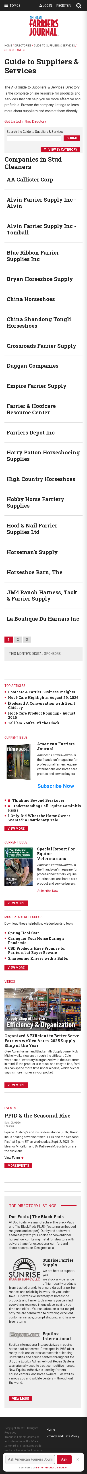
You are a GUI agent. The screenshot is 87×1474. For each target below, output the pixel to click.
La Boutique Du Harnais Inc (43, 618)
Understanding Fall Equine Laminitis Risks (44, 807)
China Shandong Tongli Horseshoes (39, 322)
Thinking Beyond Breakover (38, 800)
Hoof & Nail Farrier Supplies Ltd (32, 529)
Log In (47, 5)
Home (8, 45)
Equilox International (57, 1336)
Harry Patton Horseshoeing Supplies (43, 455)
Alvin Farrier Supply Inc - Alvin (41, 203)
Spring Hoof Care (23, 932)
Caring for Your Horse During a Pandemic (36, 940)
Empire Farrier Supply (36, 385)
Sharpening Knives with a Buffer (38, 958)
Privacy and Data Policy (63, 1436)
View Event (12, 1158)
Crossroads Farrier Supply (41, 345)
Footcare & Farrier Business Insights (41, 692)
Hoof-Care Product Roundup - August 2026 (41, 715)
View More (16, 828)
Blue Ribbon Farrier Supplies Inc (33, 256)
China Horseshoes (31, 299)
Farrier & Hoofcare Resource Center (31, 409)
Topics (15, 5)
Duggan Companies (32, 365)
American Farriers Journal (56, 746)
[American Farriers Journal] (18, 762)
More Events (18, 1165)
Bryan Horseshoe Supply (40, 279)
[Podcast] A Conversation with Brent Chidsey (41, 705)
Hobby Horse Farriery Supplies (35, 502)
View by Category (62, 149)
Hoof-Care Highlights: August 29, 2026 (43, 697)
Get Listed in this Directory (25, 121)
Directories (22, 45)
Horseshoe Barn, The (34, 572)
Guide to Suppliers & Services (54, 45)
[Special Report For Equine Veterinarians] (18, 866)
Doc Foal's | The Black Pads (36, 1216)
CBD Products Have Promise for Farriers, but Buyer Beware (37, 950)
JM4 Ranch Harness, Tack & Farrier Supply (42, 595)
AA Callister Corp (30, 179)
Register (63, 5)
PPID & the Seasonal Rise (37, 1115)
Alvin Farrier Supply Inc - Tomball (41, 229)
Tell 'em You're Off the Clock (34, 723)
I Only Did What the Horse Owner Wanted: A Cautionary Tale (39, 817)
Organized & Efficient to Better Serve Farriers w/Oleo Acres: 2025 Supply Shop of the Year (41, 1040)
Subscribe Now (47, 891)
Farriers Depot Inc (31, 432)
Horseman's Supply (32, 552)
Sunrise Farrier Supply (58, 1262)
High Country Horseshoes (41, 479)
